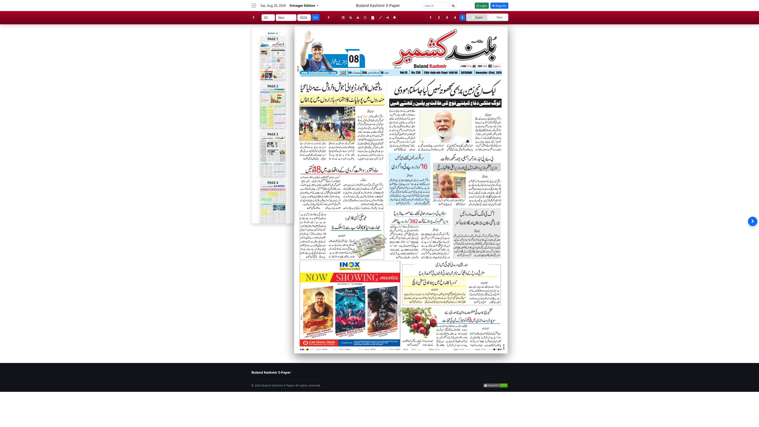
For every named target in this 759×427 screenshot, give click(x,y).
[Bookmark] (394, 17)
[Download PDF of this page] (365, 17)
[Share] (388, 17)
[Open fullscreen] (380, 17)
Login (483, 6)
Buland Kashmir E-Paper (378, 5)
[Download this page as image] (358, 17)
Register (501, 6)
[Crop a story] (350, 17)
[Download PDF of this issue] (373, 17)
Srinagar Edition (303, 5)
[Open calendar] (343, 17)
